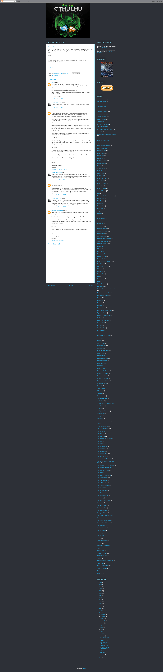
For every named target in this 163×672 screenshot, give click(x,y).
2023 (100, 588)
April (102, 631)
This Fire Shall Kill (101, 528)
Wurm (98, 570)
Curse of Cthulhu (101, 188)
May (102, 629)
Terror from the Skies (102, 426)
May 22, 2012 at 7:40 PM (58, 107)
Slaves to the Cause (102, 398)
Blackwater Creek (101, 150)
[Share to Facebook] (77, 73)
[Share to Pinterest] (79, 73)
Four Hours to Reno (102, 236)
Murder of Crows (101, 308)
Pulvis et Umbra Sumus (103, 350)
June (102, 627)
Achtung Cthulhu (101, 119)
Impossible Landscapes (103, 266)
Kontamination (100, 279)
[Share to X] (76, 73)
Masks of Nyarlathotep (102, 295)
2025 (100, 584)
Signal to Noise (101, 388)
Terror (98, 423)
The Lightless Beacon (102, 477)
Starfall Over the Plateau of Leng (105, 403)
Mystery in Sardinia (102, 313)
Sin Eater (99, 393)
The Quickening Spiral (102, 495)
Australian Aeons (101, 138)
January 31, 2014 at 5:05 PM (59, 207)
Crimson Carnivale (101, 183)
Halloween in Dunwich (102, 243)
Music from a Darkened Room (104, 310)
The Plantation (101, 492)
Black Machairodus (102, 148)
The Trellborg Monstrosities (104, 520)
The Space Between (102, 513)
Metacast (99, 297)
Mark (53, 82)
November (103, 616)
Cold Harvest (100, 175)
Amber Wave (100, 121)
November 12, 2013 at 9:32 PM (59, 169)
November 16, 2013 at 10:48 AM (59, 179)
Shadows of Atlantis (102, 375)
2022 (100, 591)
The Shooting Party (102, 510)
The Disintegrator (101, 451)
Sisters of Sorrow (101, 396)
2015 (100, 606)
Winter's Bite (100, 563)
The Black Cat (100, 433)
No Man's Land (101, 323)
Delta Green (100, 208)
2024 (100, 586)
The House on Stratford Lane (104, 467)
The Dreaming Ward (102, 456)
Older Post (90, 285)
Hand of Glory (100, 246)
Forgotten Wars (101, 233)
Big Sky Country (101, 143)
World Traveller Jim (57, 102)
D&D (98, 193)
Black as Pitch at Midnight (103, 145)
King (53, 75)
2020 (100, 595)
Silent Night (100, 390)
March (102, 633)
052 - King (102, 652)
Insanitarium (100, 271)
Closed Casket (101, 173)
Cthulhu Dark (100, 186)
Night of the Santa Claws (103, 320)
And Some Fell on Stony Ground (105, 129)
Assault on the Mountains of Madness (106, 134)
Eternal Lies (100, 223)
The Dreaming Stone (102, 453)
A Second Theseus (102, 114)
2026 (100, 582)
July (102, 625)
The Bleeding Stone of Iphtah (104, 438)
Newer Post (51, 285)
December (103, 614)
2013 (100, 610)
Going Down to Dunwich (103, 241)
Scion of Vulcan (101, 368)
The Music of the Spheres (103, 485)
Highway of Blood (101, 256)
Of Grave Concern (101, 333)
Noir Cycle (99, 325)
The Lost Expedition (102, 480)
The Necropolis (101, 487)
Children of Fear (101, 168)
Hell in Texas (100, 251)
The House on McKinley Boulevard (105, 465)
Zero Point (99, 573)
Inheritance (100, 268)
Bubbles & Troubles (102, 160)
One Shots (57, 75)
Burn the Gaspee (101, 163)
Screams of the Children (103, 370)
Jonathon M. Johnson (57, 111)
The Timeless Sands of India (104, 515)
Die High (99, 213)
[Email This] (73, 73)
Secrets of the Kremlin (102, 373)
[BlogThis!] (74, 73)
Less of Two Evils (101, 284)
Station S (99, 408)
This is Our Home (101, 530)
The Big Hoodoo (101, 431)
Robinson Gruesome (102, 360)
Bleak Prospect (101, 153)
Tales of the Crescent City (103, 421)
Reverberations (101, 355)
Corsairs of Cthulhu (102, 178)
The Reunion (100, 502)
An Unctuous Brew (102, 126)
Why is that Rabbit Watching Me (105, 560)
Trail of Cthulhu (101, 535)
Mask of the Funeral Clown (104, 292)
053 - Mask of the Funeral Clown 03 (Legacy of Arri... (105, 649)
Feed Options (103, 47)
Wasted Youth (100, 550)
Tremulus (99, 543)
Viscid (98, 548)
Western (99, 558)
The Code (99, 441)
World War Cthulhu (102, 568)
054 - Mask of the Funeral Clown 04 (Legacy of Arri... (105, 644)
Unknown (54, 183)
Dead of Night (100, 206)
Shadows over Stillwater (103, 380)
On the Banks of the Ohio (103, 335)
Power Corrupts (101, 343)
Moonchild (99, 302)
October (103, 618)
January (103, 655)
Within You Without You (103, 565)
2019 (100, 597)
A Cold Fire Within (101, 101)
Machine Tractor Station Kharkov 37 (106, 289)
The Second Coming (102, 505)
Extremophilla (100, 226)
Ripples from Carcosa (102, 358)
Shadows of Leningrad (102, 378)
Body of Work (100, 155)
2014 (100, 608)
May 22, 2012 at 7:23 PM (58, 99)
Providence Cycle (101, 345)
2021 (100, 593)
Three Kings (100, 533)
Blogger (84, 668)
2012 (100, 612)
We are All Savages (102, 553)
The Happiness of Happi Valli (104, 458)
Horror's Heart (100, 263)
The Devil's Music (101, 448)
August (102, 623)
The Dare (99, 443)
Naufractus (100, 318)
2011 (100, 657)
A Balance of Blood (102, 99)
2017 (100, 601)
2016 (100, 603)
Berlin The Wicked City (103, 140)
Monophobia (100, 300)
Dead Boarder (100, 201)
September (103, 620)
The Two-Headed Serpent (103, 523)
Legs (98, 281)
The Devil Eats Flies (102, 446)
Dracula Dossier (101, 221)
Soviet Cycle (100, 401)
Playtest (99, 340)
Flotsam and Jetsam (102, 231)
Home (71, 285)
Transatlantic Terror (102, 540)
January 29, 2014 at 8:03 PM (59, 195)
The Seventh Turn (101, 508)
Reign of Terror (101, 353)
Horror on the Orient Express (104, 261)
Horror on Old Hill (101, 258)
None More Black (101, 328)
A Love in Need (101, 109)
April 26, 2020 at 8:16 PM (58, 240)
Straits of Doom (101, 413)
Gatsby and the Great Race (104, 238)
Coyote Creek (100, 180)
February (103, 635)
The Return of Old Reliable (103, 500)
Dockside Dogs (101, 218)
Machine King (100, 286)
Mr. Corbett (100, 305)
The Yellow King (101, 525)
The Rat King (100, 497)
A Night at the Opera (102, 111)
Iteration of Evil (101, 273)
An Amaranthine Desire (103, 124)
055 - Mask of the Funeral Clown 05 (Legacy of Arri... (105, 639)
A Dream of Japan (101, 106)
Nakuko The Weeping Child (104, 315)
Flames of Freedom (102, 228)
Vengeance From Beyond (103, 545)
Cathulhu (99, 165)
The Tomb (99, 518)
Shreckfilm (100, 385)
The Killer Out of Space (103, 470)
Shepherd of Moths (102, 383)
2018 (100, 599)
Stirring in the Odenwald (103, 411)
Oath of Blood (100, 330)
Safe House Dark (101, 363)
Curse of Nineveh (101, 191)
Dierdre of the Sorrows (102, 216)
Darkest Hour (100, 198)
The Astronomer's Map (102, 428)
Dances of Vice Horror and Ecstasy (106, 196)
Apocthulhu (100, 131)
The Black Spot (101, 436)
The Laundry (100, 472)
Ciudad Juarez (100, 170)
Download (50, 67)
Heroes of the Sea (101, 253)
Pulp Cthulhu (100, 348)
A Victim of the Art (101, 116)
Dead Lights (100, 203)
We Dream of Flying (102, 555)
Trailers (99, 538)
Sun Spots (100, 416)
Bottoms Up (100, 158)
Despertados (100, 211)
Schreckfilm (100, 365)
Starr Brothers (100, 406)
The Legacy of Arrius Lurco (104, 475)
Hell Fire (99, 248)
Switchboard (100, 418)
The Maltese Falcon (102, 482)
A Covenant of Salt (102, 104)
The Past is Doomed (102, 490)
